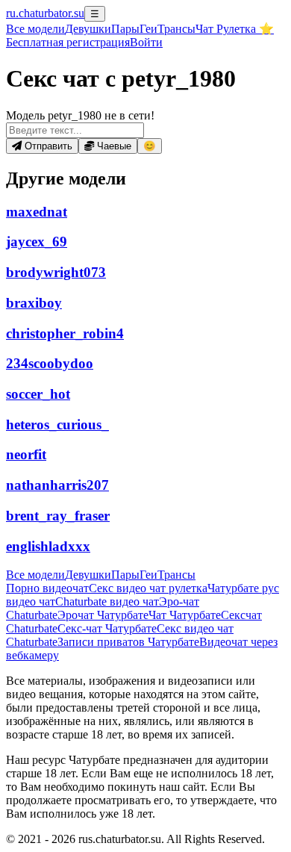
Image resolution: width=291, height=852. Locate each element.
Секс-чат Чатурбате (107, 628)
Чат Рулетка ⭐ (234, 28)
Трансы (176, 28)
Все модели (35, 574)
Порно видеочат (47, 588)
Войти (146, 42)
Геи (148, 28)
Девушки (88, 28)
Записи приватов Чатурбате (128, 641)
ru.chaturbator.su (45, 13)
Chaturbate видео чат (107, 601)
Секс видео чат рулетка (148, 588)
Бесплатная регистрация (68, 42)
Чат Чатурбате (184, 615)
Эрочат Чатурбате (102, 615)
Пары (125, 28)
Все (35, 28)
